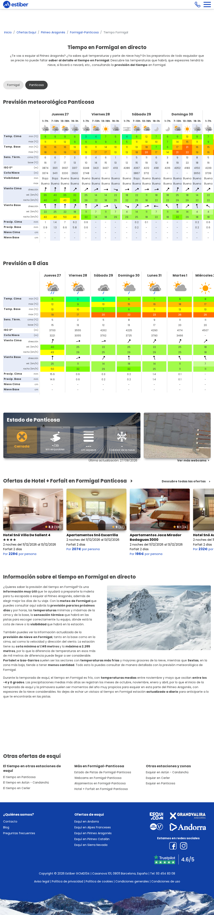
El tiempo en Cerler (16, 788)
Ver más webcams (191, 460)
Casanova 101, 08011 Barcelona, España (120, 873)
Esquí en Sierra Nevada (90, 845)
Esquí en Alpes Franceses (92, 827)
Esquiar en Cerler (158, 778)
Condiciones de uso (165, 881)
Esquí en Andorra (86, 821)
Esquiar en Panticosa (160, 783)
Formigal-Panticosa (84, 32)
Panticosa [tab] (36, 85)
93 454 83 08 (165, 873)
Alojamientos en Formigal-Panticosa (100, 783)
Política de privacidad (67, 881)
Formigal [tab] (13, 85)
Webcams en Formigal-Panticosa (97, 778)
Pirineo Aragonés (53, 32)
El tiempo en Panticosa (19, 777)
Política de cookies (99, 881)
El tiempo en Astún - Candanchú (26, 783)
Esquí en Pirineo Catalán (92, 839)
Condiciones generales (132, 881)
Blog (6, 827)
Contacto (10, 821)
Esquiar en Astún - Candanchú (167, 772)
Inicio (8, 32)
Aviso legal (41, 881)
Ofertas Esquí (26, 32)
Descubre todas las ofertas (184, 481)
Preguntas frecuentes (19, 833)
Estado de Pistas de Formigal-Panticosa (102, 772)
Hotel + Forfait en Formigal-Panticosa (101, 789)
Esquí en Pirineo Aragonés (93, 833)
